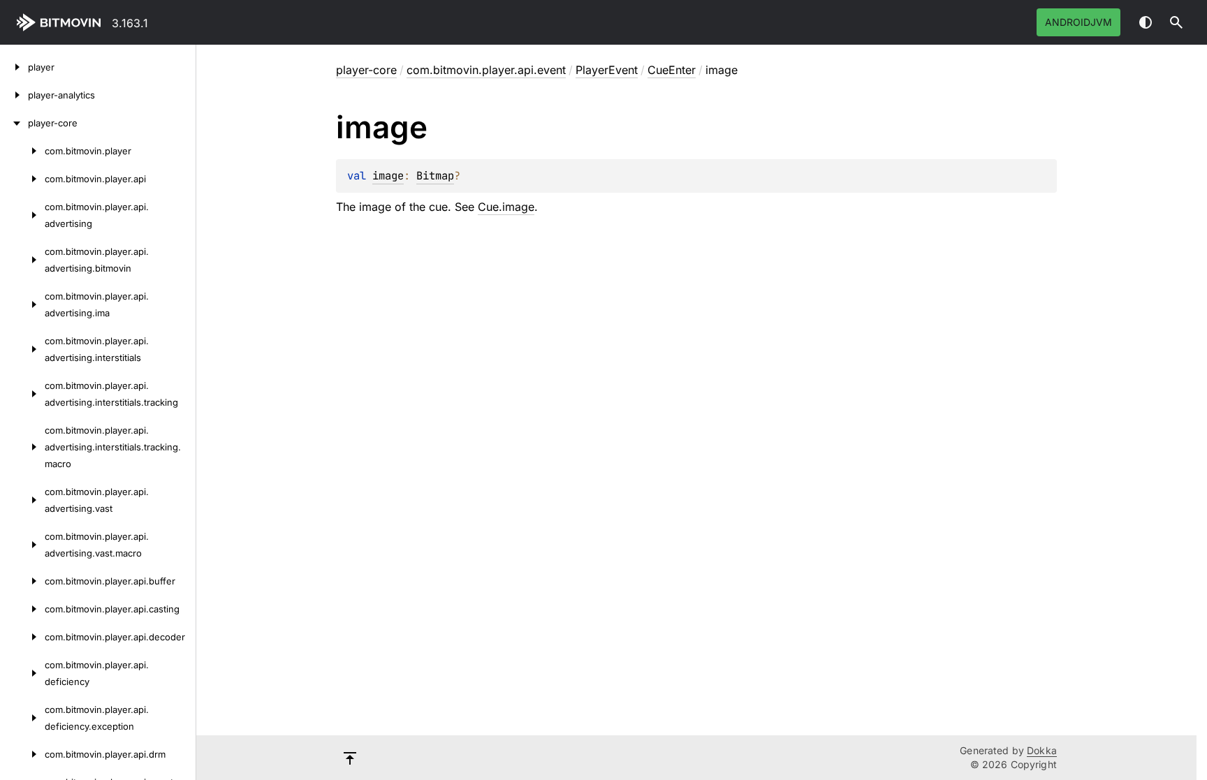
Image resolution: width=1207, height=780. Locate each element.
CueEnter (672, 70)
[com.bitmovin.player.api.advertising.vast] (22, 500)
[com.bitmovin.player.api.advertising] (22, 215)
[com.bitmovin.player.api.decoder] (22, 637)
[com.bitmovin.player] (22, 151)
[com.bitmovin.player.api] (22, 179)
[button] (1176, 22)
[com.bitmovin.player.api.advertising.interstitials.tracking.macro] (22, 447)
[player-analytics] (14, 95)
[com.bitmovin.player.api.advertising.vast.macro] (22, 544)
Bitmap (435, 175)
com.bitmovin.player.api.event (486, 70)
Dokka (1042, 750)
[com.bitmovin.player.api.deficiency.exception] (22, 718)
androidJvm (1078, 22)
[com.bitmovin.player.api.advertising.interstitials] (22, 349)
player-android (61, 22)
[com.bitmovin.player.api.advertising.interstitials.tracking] (22, 393)
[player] (14, 67)
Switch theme (1146, 22)
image (388, 175)
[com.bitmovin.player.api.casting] (22, 609)
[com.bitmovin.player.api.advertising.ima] (22, 304)
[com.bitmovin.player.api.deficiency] (22, 673)
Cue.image (506, 207)
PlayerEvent (607, 70)
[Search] (1176, 22)
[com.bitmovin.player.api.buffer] (22, 581)
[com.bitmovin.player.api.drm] (22, 754)
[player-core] (14, 123)
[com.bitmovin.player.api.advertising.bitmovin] (22, 259)
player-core (366, 70)
